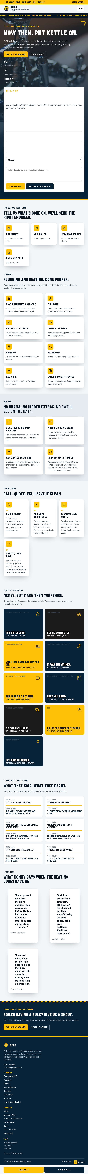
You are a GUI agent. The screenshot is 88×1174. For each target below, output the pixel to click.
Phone (8, 124)
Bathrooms (54, 352)
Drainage (11, 352)
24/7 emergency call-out (21, 304)
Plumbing (53, 304)
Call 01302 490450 (15, 54)
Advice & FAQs (9, 1115)
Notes (8, 165)
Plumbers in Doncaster (13, 1118)
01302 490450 (78, 2)
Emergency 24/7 (10, 1076)
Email (8, 135)
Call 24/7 (23, 1169)
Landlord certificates (61, 376)
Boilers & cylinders (17, 328)
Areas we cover (10, 1129)
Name (8, 114)
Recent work (9, 1122)
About (6, 1111)
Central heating (57, 328)
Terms (69, 1162)
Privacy (64, 1162)
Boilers (6, 1083)
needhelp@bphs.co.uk (13, 1067)
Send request (15, 186)
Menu (81, 9)
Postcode (10, 145)
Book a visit (37, 54)
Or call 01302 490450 (40, 186)
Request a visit (39, 1027)
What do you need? (13, 155)
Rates (6, 1126)
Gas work (11, 376)
